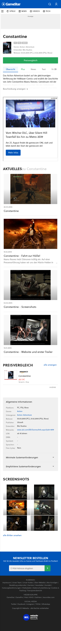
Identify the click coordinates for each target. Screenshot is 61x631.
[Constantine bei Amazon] (10, 376)
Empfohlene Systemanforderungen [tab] (23, 466)
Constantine (11, 211)
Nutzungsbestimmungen (11, 588)
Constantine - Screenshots (20, 307)
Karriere (31, 585)
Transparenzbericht (34, 590)
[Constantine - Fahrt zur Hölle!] (30, 234)
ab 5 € (22, 379)
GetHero (38, 597)
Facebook (21, 604)
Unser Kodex (28, 582)
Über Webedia (39, 582)
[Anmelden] (47, 568)
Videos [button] (36, 11)
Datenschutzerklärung (41, 588)
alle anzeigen (50, 364)
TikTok (37, 604)
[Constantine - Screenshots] (30, 285)
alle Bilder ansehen (12, 535)
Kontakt (48, 585)
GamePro (19, 597)
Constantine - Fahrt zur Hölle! (22, 256)
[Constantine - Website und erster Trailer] (30, 330)
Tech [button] (48, 11)
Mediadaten (27, 588)
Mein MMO (28, 597)
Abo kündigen (52, 582)
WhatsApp (46, 604)
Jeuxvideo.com (48, 597)
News (33, 69)
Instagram (30, 604)
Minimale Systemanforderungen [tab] (22, 457)
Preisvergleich (30, 60)
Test (44, 69)
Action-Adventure (24, 415)
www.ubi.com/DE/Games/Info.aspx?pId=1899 (35, 429)
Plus (23, 69)
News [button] (24, 11)
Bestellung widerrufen (17, 585)
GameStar (10, 597)
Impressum (7, 582)
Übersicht (10, 69)
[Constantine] (30, 189)
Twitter (13, 604)
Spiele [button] (12, 11)
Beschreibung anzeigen (14, 88)
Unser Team (16, 582)
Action (19, 411)
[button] (49, 4)
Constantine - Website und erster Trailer (28, 352)
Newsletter (39, 585)
